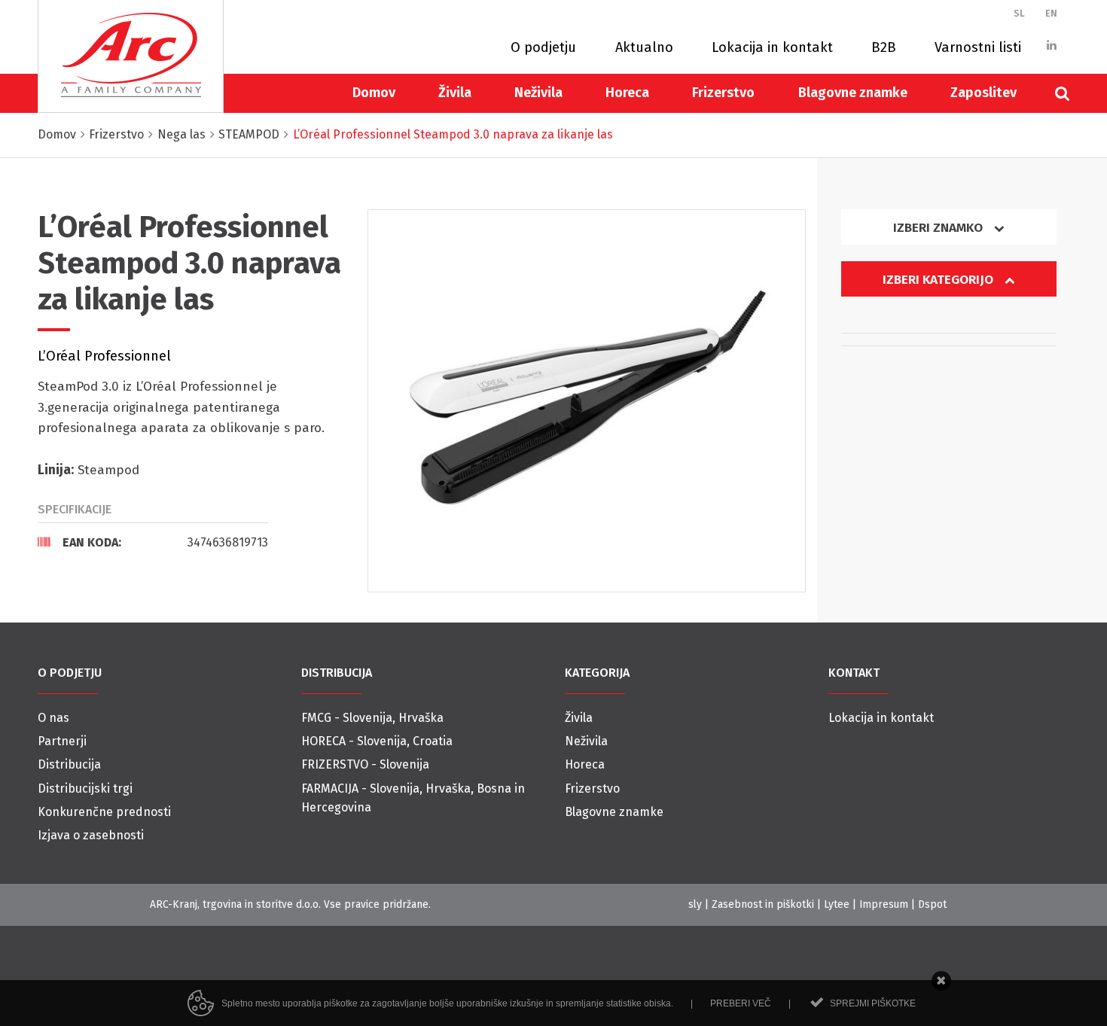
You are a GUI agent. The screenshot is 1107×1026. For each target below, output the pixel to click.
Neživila (538, 92)
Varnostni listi (978, 47)
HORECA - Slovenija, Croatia (377, 741)
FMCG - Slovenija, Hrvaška (372, 718)
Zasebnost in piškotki (763, 904)
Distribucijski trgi (85, 788)
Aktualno (644, 47)
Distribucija (69, 764)
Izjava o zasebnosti (91, 835)
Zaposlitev (983, 92)
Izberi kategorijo (939, 280)
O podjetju (543, 47)
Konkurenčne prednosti (104, 812)
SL (1019, 13)
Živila (454, 92)
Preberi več (740, 1003)
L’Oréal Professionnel (104, 356)
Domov (373, 92)
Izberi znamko (939, 228)
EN (1051, 13)
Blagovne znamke (852, 92)
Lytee (836, 904)
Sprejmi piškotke (873, 1003)
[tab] (153, 542)
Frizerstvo (723, 92)
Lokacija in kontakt (772, 47)
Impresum (883, 904)
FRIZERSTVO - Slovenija (365, 764)
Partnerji (62, 741)
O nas (53, 718)
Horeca (627, 92)
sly (695, 904)
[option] (587, 401)
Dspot (932, 904)
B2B (883, 47)
